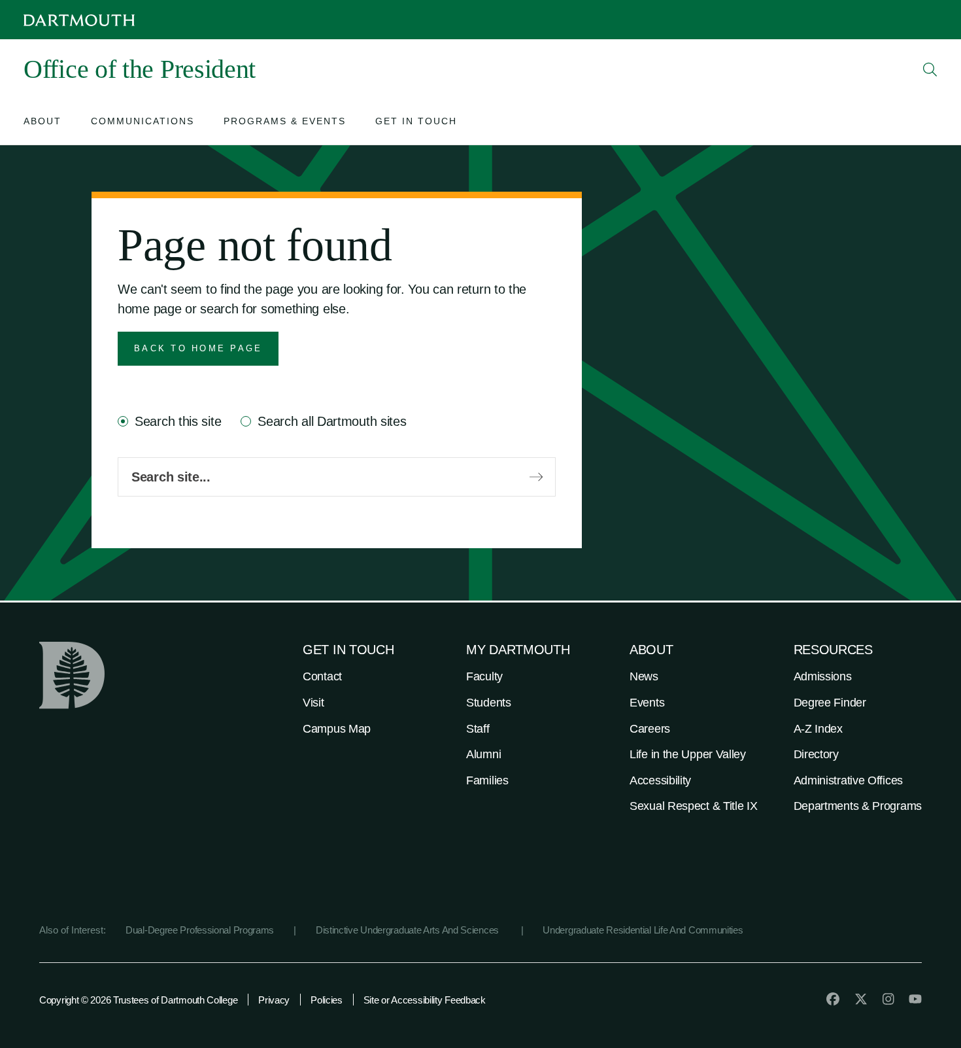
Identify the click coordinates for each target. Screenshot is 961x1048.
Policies (327, 999)
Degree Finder (830, 702)
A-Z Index (818, 728)
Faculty (484, 676)
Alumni (483, 754)
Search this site (178, 421)
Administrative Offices (848, 780)
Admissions (823, 676)
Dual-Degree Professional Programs (200, 929)
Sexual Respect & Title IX (694, 805)
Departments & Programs (858, 805)
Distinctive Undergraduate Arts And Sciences (408, 929)
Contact (322, 676)
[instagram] (888, 998)
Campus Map (337, 728)
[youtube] (915, 998)
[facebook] (832, 998)
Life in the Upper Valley (688, 754)
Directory (816, 754)
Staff (478, 728)
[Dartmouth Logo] (79, 20)
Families (487, 780)
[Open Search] (930, 69)
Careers (650, 728)
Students (488, 702)
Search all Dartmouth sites (332, 421)
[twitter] (861, 998)
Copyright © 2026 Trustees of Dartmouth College (138, 999)
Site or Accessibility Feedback (424, 999)
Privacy (274, 999)
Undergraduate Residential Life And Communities (643, 929)
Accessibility (660, 780)
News (644, 676)
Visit (313, 702)
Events (647, 702)
